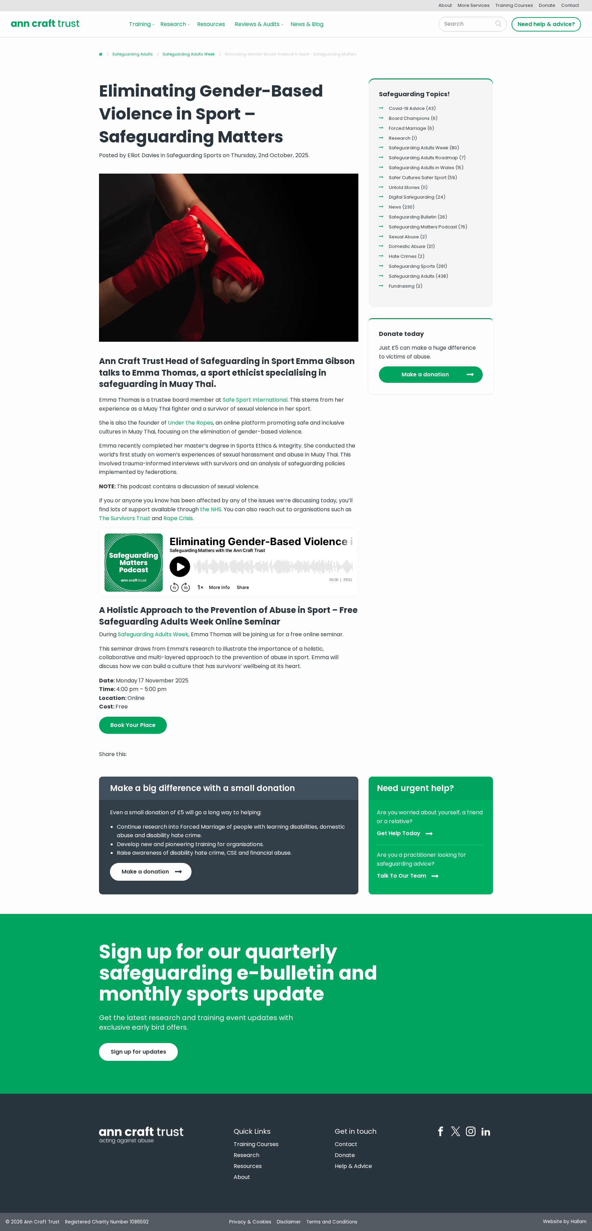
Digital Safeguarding (411, 197)
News (395, 207)
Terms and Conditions (331, 1222)
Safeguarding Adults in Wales (421, 167)
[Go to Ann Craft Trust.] (100, 54)
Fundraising (402, 286)
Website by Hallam (565, 1221)
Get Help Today (398, 834)
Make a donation (425, 374)
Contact (570, 5)
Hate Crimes (403, 256)
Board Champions (409, 118)
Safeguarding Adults (411, 276)
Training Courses (514, 5)
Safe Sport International (255, 400)
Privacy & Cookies (250, 1222)
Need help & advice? (546, 24)
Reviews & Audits (257, 24)
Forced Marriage (407, 128)
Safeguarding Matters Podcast (423, 227)
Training (140, 24)
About (445, 5)
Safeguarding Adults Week (153, 634)
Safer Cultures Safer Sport (417, 177)
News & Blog (307, 24)
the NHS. (211, 509)
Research (173, 24)
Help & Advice (353, 1166)
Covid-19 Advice (407, 108)
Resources (211, 24)
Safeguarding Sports (412, 266)
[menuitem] (140, 23)
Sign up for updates (138, 1052)
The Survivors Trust (124, 518)
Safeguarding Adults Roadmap (423, 157)
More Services (474, 5)
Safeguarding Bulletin (412, 217)
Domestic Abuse (407, 246)
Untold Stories (404, 187)
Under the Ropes (190, 423)
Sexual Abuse (404, 237)
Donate (547, 5)
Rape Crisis (178, 518)
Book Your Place (133, 725)
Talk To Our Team (401, 876)
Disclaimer (289, 1222)
